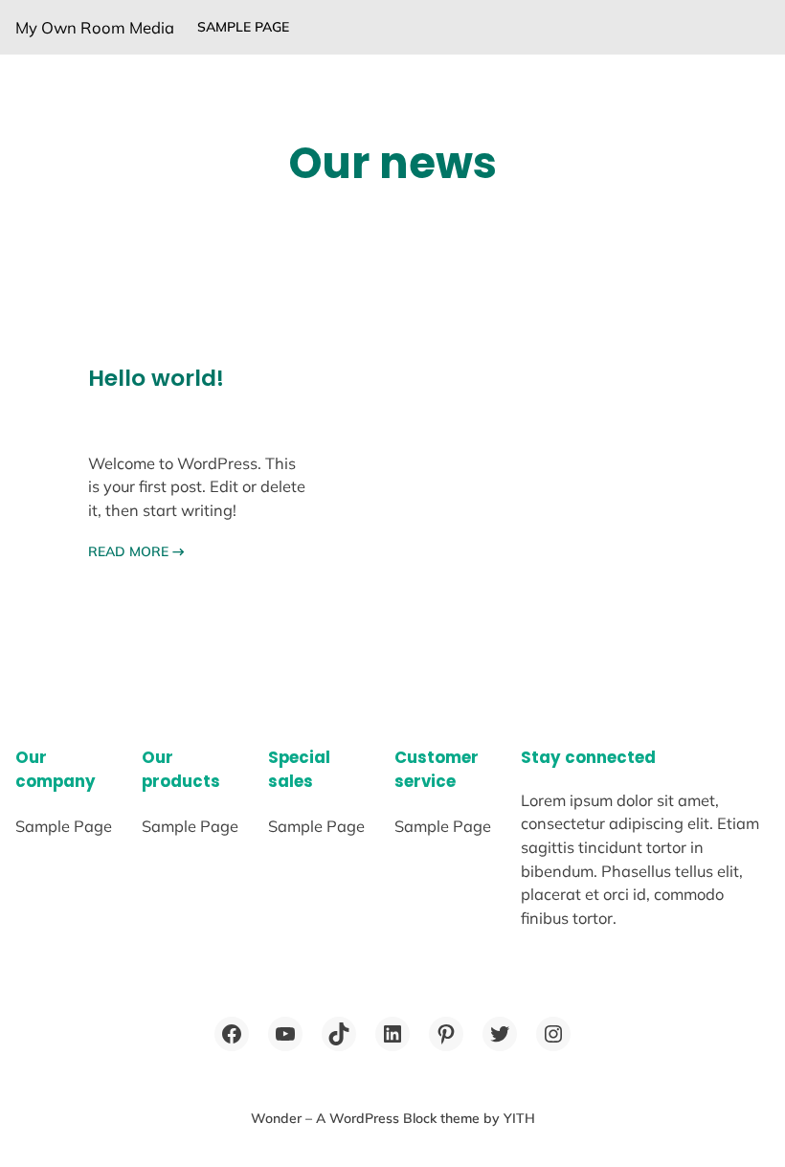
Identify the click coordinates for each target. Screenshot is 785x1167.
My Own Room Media (94, 27)
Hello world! (156, 377)
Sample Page (243, 26)
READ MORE (136, 551)
